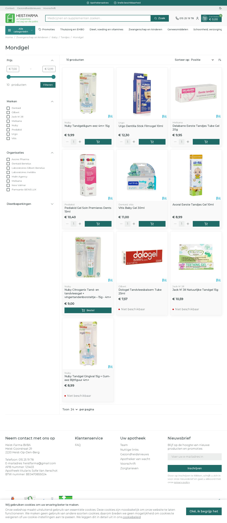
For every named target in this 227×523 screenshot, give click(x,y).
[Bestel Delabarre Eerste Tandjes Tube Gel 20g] (206, 142)
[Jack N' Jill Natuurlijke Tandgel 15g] (196, 257)
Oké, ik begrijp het (204, 511)
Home (9, 37)
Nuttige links (129, 449)
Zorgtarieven (129, 468)
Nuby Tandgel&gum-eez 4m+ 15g (87, 125)
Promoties (48, 29)
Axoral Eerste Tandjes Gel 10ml (193, 204)
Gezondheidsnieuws (29, 8)
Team (124, 445)
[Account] (197, 18)
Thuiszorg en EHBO (72, 29)
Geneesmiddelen (178, 29)
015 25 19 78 (26, 459)
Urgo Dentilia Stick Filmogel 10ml (140, 126)
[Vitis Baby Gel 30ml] (142, 175)
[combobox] (98, 18)
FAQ (78, 445)
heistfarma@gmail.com (39, 463)
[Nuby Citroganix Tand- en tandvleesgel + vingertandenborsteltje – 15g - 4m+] (88, 257)
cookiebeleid (132, 517)
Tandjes (65, 37)
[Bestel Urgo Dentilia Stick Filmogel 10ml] (152, 142)
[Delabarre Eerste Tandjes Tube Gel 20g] (196, 93)
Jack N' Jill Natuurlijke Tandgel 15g (195, 289)
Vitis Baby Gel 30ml (131, 207)
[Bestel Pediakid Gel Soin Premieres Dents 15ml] (98, 224)
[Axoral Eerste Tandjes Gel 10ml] (196, 175)
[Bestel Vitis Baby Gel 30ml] (152, 224)
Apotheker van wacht (135, 459)
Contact (9, 8)
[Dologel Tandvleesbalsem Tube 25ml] (142, 257)
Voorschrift (49, 8)
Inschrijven (194, 468)
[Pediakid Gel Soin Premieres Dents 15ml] (88, 175)
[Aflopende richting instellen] (220, 60)
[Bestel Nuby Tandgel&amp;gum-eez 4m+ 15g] (98, 142)
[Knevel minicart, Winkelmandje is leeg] (205, 18)
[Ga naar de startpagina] (22, 18)
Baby (54, 37)
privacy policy (182, 482)
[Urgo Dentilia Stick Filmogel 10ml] (142, 93)
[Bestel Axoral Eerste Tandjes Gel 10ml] (206, 224)
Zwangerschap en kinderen (145, 29)
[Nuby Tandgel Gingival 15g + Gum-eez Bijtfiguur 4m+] (88, 343)
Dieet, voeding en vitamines (106, 29)
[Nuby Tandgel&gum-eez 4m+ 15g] (88, 93)
